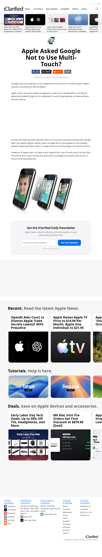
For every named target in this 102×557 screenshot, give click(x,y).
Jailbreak (66, 527)
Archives (66, 530)
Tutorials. (17, 370)
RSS (9, 523)
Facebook (11, 506)
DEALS (84, 9)
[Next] (100, 23)
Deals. (14, 406)
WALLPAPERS (51, 9)
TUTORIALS (38, 9)
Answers (66, 521)
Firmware (67, 524)
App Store (28, 517)
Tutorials (66, 509)
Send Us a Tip (86, 512)
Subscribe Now (50, 514)
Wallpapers (67, 512)
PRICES (75, 9)
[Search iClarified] (97, 8)
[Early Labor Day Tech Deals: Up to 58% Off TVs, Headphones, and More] (14, 24)
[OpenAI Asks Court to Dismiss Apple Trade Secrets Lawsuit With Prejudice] (35, 24)
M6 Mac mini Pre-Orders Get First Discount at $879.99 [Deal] (68, 420)
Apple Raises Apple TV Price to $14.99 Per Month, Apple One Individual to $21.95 (70, 322)
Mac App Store (30, 520)
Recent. (15, 308)
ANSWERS (65, 9)
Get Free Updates (69, 242)
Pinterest (11, 513)
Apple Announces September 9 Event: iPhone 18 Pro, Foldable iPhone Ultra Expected (77, 30)
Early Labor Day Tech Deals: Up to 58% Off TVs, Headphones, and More (13, 29)
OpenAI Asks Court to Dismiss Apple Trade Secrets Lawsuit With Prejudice (33, 30)
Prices (65, 515)
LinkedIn (11, 517)
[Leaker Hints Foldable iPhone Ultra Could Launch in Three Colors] (57, 24)
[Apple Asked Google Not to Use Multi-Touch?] (42, 191)
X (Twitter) (12, 510)
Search (66, 533)
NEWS (27, 9)
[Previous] (2, 23)
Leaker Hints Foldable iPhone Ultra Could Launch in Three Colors (57, 29)
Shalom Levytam (63, 77)
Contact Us (84, 515)
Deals (65, 518)
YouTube (11, 520)
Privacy (95, 540)
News (65, 506)
